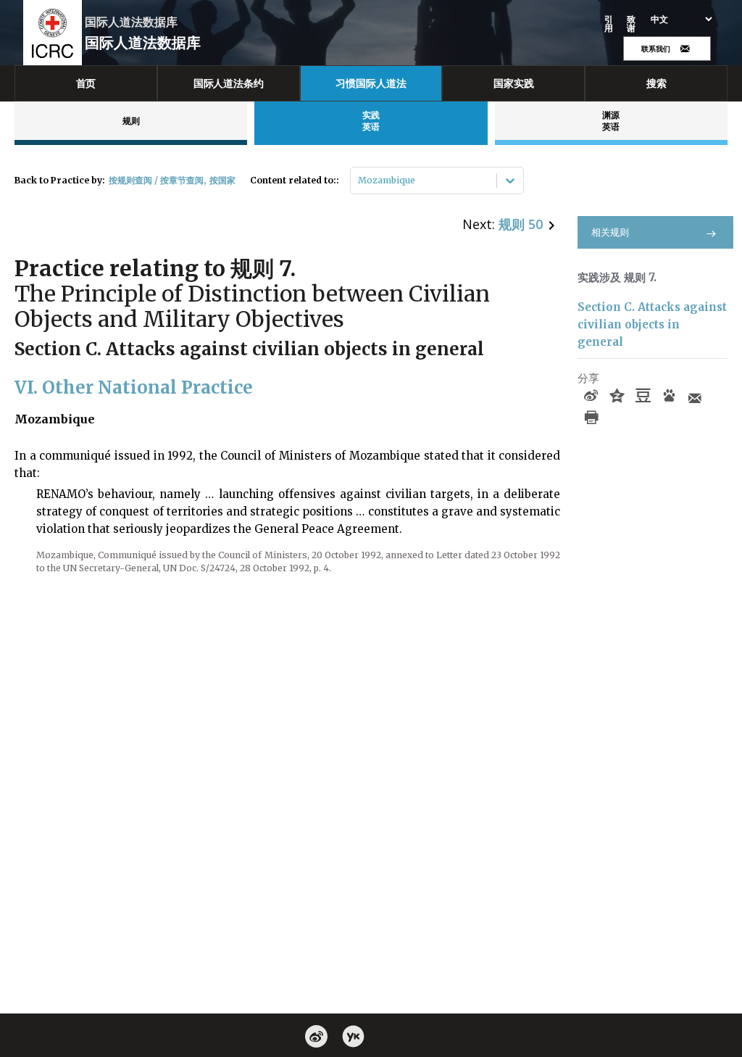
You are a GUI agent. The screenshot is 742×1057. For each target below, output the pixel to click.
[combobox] (359, 180)
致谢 (631, 24)
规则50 (521, 224)
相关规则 (610, 232)
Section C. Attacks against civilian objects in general (652, 324)
